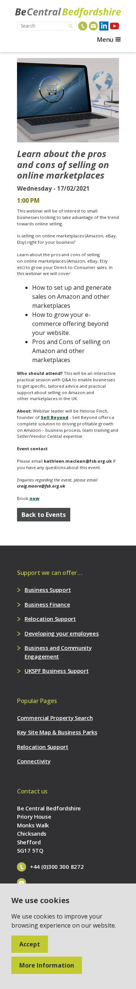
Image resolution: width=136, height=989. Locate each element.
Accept (29, 944)
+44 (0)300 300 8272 (56, 866)
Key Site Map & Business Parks (57, 732)
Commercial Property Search (55, 717)
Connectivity (33, 761)
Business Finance (47, 604)
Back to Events (44, 515)
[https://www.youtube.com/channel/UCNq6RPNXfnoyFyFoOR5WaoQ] (114, 26)
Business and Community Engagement (58, 652)
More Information (46, 965)
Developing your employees (62, 633)
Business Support (48, 589)
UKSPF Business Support (56, 670)
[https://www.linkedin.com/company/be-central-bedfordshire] (103, 26)
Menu (105, 39)
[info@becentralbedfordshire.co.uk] (93, 26)
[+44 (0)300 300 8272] (82, 26)
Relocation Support (50, 618)
